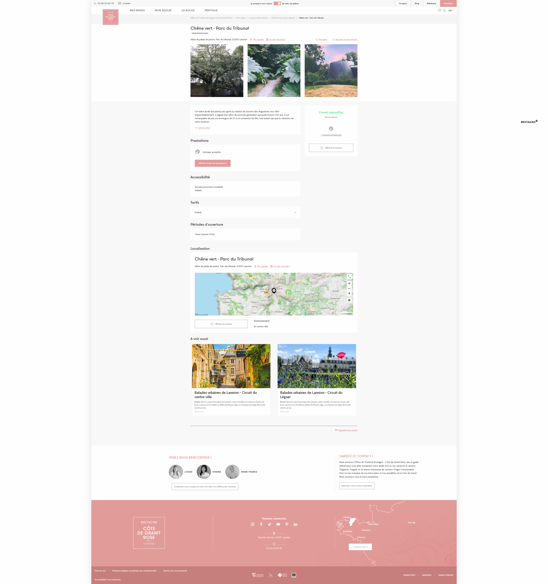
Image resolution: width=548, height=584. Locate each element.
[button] (444, 10)
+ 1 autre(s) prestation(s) (331, 135)
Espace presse (445, 575)
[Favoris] (440, 10)
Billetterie (431, 3)
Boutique (448, 3)
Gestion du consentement (175, 570)
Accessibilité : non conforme (108, 579)
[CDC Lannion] (258, 575)
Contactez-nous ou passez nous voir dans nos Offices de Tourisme (205, 486)
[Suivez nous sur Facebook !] (261, 524)
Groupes (403, 3)
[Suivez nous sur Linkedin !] (295, 524)
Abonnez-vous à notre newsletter (357, 485)
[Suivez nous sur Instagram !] (252, 524)
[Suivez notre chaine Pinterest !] (287, 524)
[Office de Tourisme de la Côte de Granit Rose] (110, 14)
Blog (417, 3)
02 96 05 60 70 (274, 548)
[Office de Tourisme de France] (282, 575)
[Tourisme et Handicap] (294, 575)
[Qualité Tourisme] (270, 575)
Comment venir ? (360, 547)
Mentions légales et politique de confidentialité (134, 570)
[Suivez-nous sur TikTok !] (269, 524)
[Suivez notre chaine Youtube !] (278, 524)
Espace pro (409, 575)
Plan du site (100, 570)
